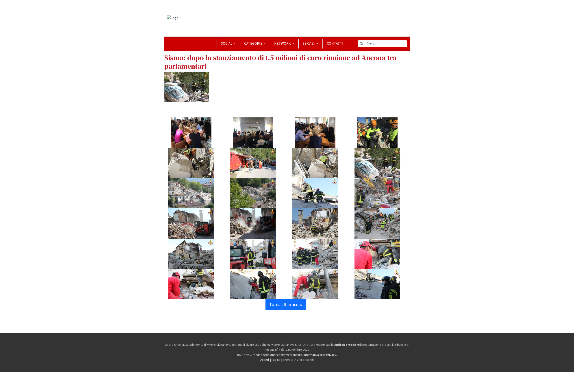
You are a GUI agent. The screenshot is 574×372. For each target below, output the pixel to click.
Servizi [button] (309, 43)
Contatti (335, 43)
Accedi (265, 360)
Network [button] (282, 43)
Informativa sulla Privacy (320, 355)
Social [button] (227, 43)
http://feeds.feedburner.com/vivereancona (273, 355)
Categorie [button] (253, 43)
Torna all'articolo (285, 305)
